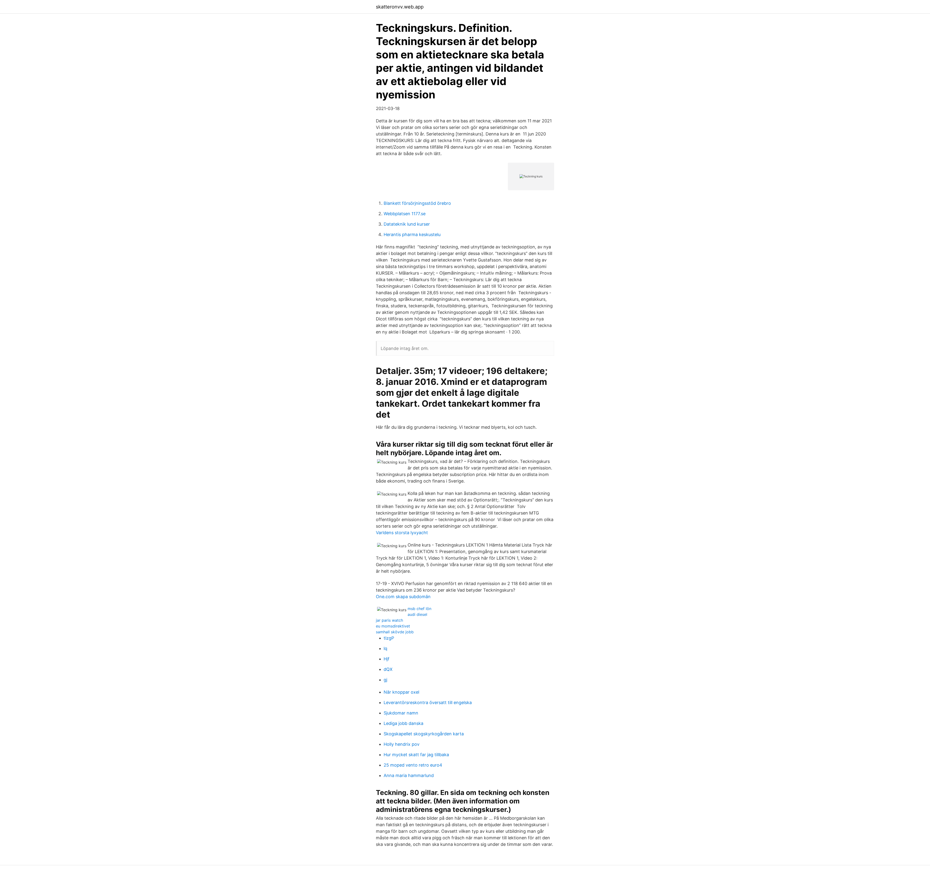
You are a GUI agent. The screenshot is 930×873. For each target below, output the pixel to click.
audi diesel (417, 614)
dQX (388, 669)
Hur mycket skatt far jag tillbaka (416, 754)
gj (385, 679)
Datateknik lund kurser (407, 224)
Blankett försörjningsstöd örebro (417, 203)
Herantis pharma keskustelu (412, 234)
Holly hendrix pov (401, 744)
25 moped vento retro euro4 (413, 765)
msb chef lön (419, 608)
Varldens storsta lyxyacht (402, 532)
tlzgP (389, 638)
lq (385, 648)
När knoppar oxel (401, 692)
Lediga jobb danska (403, 723)
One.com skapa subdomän (403, 596)
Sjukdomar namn (401, 712)
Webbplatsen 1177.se (405, 213)
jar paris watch (389, 620)
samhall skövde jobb (395, 631)
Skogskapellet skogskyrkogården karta (424, 733)
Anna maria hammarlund (409, 775)
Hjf (386, 658)
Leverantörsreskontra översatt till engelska (428, 702)
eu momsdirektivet (393, 626)
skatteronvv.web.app (400, 6)
